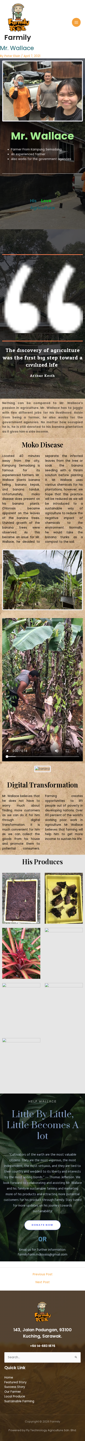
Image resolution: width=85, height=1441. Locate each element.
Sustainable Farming (19, 1401)
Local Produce (14, 1396)
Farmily (17, 37)
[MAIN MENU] (76, 22)
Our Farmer (12, 1392)
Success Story (14, 1387)
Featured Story (15, 1382)
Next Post (43, 1282)
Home (8, 1377)
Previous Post (43, 1274)
